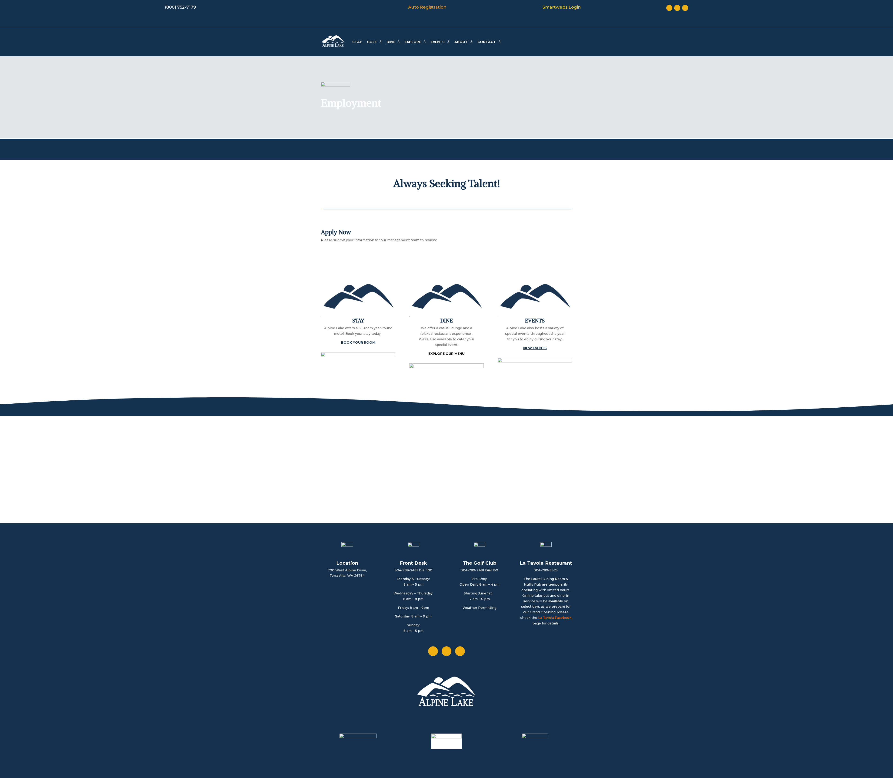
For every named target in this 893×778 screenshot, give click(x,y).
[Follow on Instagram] (685, 8)
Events (438, 42)
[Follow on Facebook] (669, 8)
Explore (413, 42)
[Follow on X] (677, 8)
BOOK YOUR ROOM (358, 342)
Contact (486, 42)
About (461, 42)
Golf (372, 42)
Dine (391, 42)
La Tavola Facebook (554, 618)
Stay (357, 42)
